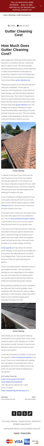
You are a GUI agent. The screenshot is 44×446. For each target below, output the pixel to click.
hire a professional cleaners (22, 357)
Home (5, 15)
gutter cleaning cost (23, 80)
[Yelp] (24, 413)
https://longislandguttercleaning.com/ (15, 391)
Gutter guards (6, 248)
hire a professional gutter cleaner (23, 219)
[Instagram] (19, 413)
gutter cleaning (21, 105)
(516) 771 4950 (26, 5)
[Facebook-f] (14, 413)
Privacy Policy (26, 433)
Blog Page (12, 15)
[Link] (30, 413)
